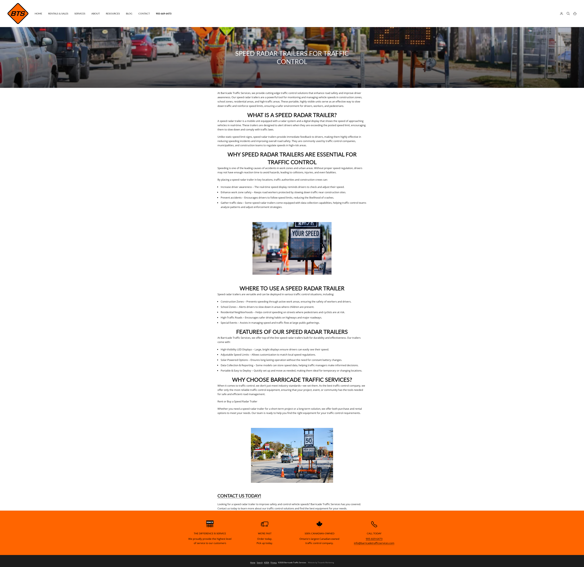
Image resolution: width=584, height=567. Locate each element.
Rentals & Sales (58, 13)
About (95, 13)
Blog (129, 13)
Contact (144, 13)
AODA (266, 562)
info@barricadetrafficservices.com (374, 543)
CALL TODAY (374, 533)
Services (79, 13)
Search (260, 562)
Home (38, 13)
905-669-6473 (374, 539)
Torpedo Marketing (326, 562)
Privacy (274, 562)
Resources (113, 13)
